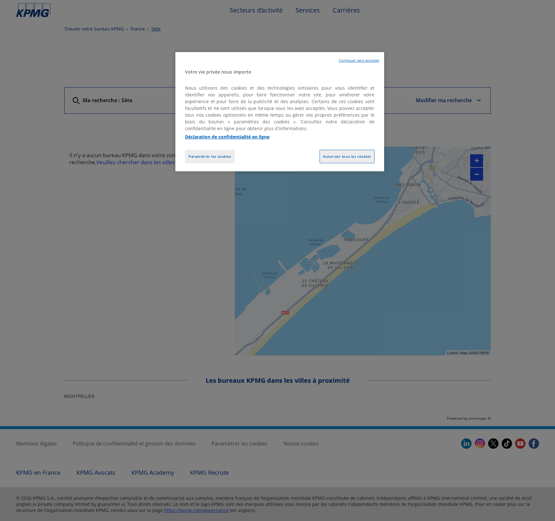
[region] (279, 111)
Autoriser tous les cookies (347, 156)
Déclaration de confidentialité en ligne (227, 137)
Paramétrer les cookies (210, 156)
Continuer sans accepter (359, 60)
